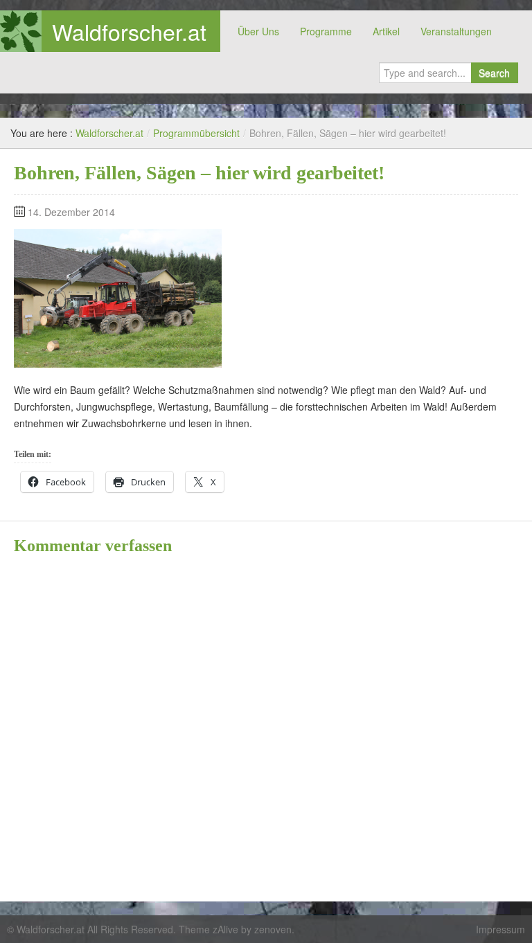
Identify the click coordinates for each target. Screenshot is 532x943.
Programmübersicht (196, 133)
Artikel (386, 31)
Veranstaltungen (456, 31)
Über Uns (258, 31)
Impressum (500, 929)
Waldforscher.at (129, 31)
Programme (326, 31)
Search (494, 73)
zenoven (273, 929)
